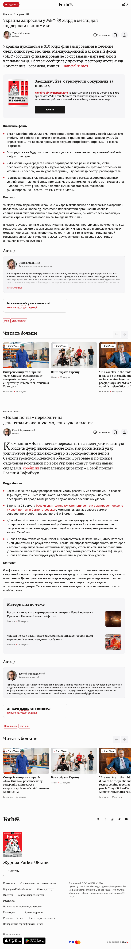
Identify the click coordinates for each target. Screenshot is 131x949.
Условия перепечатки (31, 895)
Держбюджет (19, 320)
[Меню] (125, 4)
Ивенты (8, 895)
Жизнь (54, 377)
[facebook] (105, 819)
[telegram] (119, 819)
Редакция (9, 912)
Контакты (9, 883)
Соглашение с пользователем (38, 883)
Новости (7, 14)
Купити (50, 109)
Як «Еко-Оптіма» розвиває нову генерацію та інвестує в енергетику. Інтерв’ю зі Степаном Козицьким (26, 379)
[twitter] (98, 819)
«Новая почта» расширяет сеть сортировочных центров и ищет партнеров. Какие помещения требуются (50, 637)
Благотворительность (41, 918)
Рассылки (9, 900)
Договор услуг (45, 889)
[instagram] (112, 819)
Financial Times (74, 66)
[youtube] (126, 819)
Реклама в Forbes (13, 918)
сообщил (31, 468)
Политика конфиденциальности (22, 906)
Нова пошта (10, 726)
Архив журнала (34, 912)
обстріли (24, 726)
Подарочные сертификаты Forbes (23, 924)
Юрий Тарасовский (23, 430)
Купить (13, 871)
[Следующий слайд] (124, 334)
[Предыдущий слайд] (116, 739)
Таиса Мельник (21, 33)
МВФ (6, 320)
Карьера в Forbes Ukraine (17, 889)
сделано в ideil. (117, 942)
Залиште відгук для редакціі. (22, 307)
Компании (8, 391)
